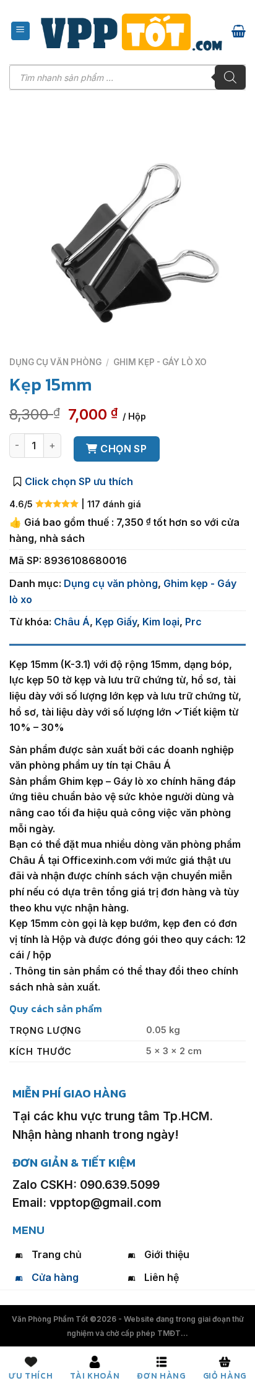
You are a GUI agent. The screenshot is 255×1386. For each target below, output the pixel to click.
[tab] (127, 650)
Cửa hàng (55, 1277)
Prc (193, 621)
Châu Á (72, 621)
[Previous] (21, 341)
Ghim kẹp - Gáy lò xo (160, 362)
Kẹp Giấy (116, 621)
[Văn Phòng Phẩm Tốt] (131, 32)
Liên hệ (161, 1277)
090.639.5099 (120, 1184)
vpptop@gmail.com (106, 1202)
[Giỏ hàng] (238, 30)
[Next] (55, 341)
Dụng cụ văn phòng (55, 362)
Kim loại (160, 621)
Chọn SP (123, 448)
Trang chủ (57, 1254)
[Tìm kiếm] (230, 77)
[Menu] (21, 31)
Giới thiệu (166, 1254)
